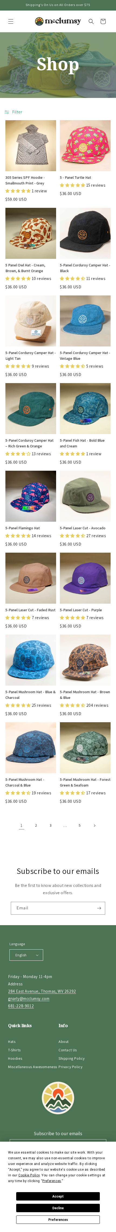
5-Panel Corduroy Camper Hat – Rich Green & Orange (29, 443)
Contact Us (68, 1050)
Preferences (58, 1220)
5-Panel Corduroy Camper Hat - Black (85, 268)
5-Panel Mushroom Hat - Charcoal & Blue (24, 782)
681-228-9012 (21, 1005)
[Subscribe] (99, 908)
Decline (58, 1208)
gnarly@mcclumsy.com (28, 998)
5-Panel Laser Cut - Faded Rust (30, 609)
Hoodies (15, 1058)
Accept (58, 1196)
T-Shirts (14, 1050)
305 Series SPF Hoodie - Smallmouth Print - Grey (25, 180)
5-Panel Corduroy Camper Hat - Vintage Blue (85, 355)
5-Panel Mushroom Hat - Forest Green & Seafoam (85, 782)
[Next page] (94, 826)
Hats (11, 1041)
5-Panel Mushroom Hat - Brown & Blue (85, 694)
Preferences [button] (51, 1181)
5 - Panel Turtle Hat (75, 177)
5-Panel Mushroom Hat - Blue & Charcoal (30, 694)
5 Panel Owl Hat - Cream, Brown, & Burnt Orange (25, 268)
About (64, 1041)
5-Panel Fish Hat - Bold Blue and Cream (82, 443)
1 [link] (22, 825)
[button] (11, 21)
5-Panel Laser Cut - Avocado (82, 528)
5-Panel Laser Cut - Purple (81, 609)
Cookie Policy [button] (29, 1175)
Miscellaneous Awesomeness (32, 1066)
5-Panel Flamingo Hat (22, 528)
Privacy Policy (70, 1066)
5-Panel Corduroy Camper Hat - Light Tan (30, 355)
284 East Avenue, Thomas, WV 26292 (42, 991)
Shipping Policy (72, 1058)
